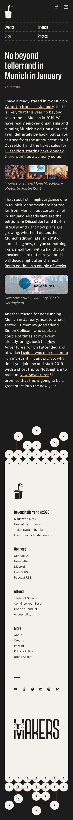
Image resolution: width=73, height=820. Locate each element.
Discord (19, 567)
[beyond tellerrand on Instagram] (49, 689)
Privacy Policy (23, 651)
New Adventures (34, 374)
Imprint (19, 646)
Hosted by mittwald (27, 524)
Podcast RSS (22, 577)
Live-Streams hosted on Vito (33, 535)
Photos (43, 36)
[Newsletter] (66, 7)
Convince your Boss (27, 604)
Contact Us (21, 556)
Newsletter (21, 561)
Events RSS (22, 572)
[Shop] (56, 7)
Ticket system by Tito (29, 530)
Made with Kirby (25, 519)
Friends (43, 27)
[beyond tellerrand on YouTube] (16, 689)
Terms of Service (25, 598)
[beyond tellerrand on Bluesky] (57, 689)
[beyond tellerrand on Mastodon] (32, 689)
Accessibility (22, 614)
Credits (19, 640)
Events (9, 27)
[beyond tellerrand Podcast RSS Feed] (24, 689)
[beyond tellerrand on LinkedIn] (41, 689)
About (18, 635)
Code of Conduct (25, 609)
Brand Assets (23, 657)
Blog (8, 36)
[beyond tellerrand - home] (8, 12)
